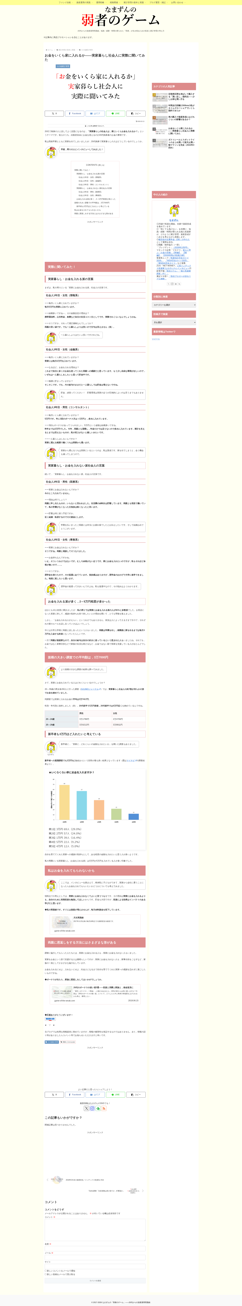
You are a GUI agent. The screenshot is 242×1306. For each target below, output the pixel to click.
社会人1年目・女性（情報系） (91, 177)
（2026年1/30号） (181, 247)
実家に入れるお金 (69, 1042)
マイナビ (131, 760)
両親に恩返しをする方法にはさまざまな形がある (93, 213)
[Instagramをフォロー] (92, 1108)
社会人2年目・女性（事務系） (91, 195)
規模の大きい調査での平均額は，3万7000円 (91, 203)
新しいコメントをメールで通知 (61, 1271)
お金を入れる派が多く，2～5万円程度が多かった (96, 199)
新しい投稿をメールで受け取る (61, 1274)
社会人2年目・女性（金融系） (91, 181)
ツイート (156, 339)
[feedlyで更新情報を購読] (175, 283)
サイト (48, 1262)
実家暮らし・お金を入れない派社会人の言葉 (94, 188)
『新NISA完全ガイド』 (167, 263)
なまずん (173, 220)
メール (49, 1253)
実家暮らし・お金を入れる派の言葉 (91, 174)
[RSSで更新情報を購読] (103, 1108)
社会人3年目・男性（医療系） (91, 192)
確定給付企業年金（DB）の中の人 (174, 240)
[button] (136, 113)
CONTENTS (91, 165)
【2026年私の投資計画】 (174, 255)
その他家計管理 (53, 1042)
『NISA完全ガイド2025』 (177, 260)
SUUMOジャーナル (90, 689)
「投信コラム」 (172, 271)
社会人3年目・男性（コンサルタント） (94, 185)
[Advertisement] (95, 241)
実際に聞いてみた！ (82, 170)
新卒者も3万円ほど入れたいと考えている (93, 206)
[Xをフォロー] (86, 1108)
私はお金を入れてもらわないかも (87, 210)
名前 (48, 1244)
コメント (50, 1217)
